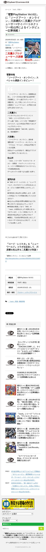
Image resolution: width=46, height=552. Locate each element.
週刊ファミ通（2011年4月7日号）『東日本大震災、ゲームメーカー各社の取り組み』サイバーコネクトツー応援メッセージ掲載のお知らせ (28, 404)
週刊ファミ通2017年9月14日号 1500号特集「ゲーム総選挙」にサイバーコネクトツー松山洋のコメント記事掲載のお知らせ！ (28, 390)
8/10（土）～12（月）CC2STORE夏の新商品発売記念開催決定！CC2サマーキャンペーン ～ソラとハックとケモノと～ (28, 363)
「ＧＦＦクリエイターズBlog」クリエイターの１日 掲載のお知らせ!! (28, 458)
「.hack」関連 (13, 301)
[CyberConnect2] (16, 2)
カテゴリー (6, 511)
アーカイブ (6, 518)
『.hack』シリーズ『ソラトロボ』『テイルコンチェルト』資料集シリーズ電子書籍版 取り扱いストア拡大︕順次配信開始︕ (28, 419)
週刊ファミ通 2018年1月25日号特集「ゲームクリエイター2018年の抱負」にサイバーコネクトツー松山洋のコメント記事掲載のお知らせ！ (28, 433)
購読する (7, 524)
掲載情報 (22, 301)
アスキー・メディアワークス (27, 292)
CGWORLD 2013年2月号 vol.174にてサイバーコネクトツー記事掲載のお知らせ (28, 375)
